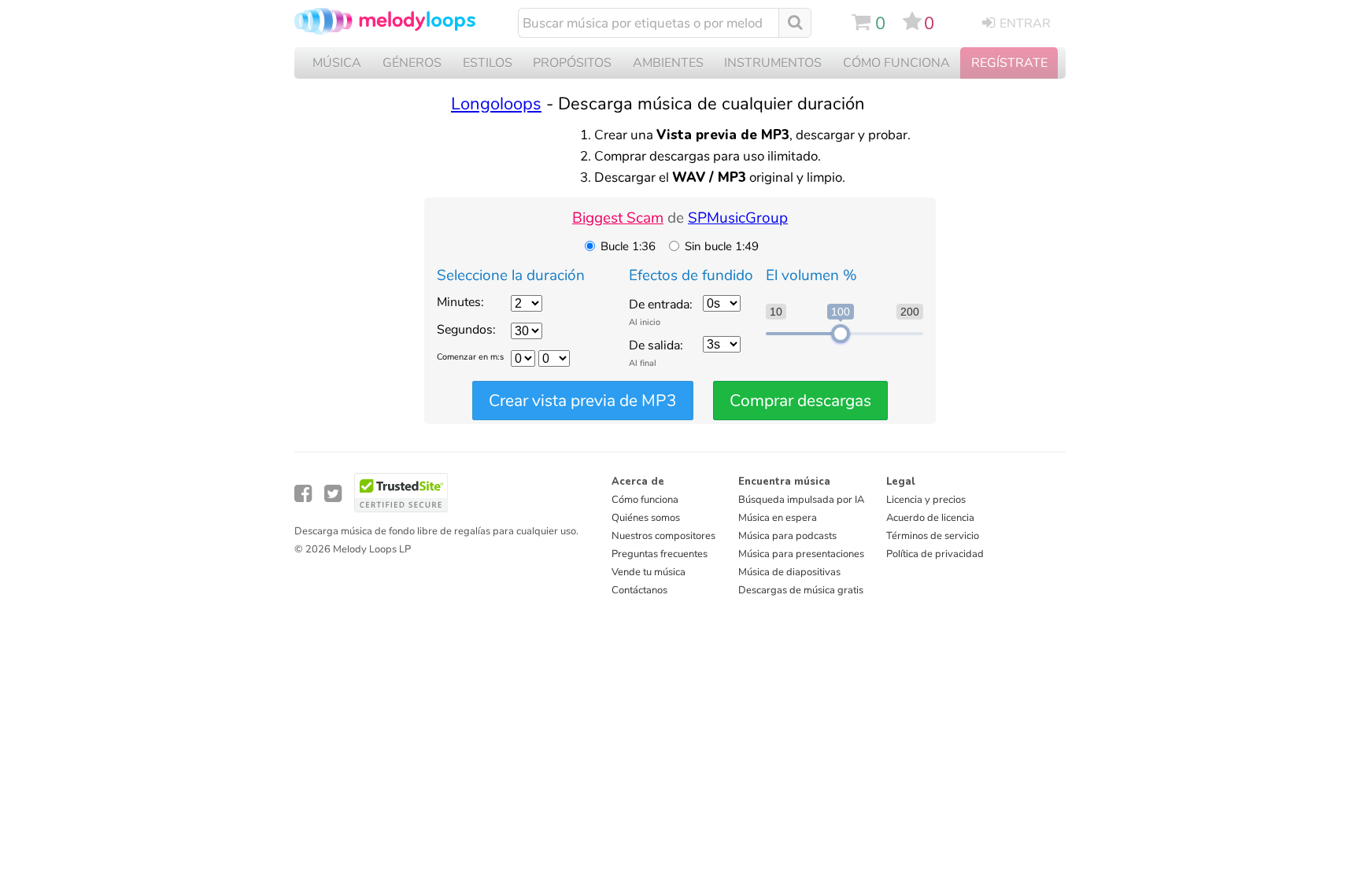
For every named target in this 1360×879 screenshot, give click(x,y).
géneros (412, 63)
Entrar (1025, 23)
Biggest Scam (617, 218)
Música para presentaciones (801, 554)
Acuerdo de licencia (930, 518)
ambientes (668, 63)
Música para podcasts (787, 536)
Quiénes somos (646, 518)
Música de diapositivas (789, 572)
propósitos (572, 63)
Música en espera (777, 518)
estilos (487, 63)
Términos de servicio (932, 536)
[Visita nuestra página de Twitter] (333, 494)
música (336, 63)
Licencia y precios (926, 500)
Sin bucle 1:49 (722, 246)
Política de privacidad (935, 554)
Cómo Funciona (896, 63)
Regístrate (1009, 63)
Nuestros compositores (663, 536)
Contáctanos (639, 590)
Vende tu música (649, 572)
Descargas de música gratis (800, 590)
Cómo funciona (645, 500)
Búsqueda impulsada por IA (801, 500)
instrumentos (773, 63)
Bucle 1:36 (628, 246)
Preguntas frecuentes (660, 554)
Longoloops (496, 103)
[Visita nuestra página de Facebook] (303, 494)
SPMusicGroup (738, 218)
